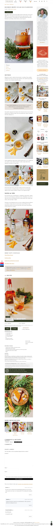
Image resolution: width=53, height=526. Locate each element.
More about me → (42, 42)
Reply (30, 494)
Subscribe (35, 1)
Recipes (8, 4)
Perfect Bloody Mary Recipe (9, 263)
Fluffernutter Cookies (42, 78)
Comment (7, 453)
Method (7, 67)
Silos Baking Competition (42, 83)
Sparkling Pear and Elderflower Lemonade (12, 260)
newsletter (18, 268)
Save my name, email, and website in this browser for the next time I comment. (19, 476)
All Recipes (15, 1)
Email (6, 471)
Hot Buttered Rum (8, 257)
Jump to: (8, 65)
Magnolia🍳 (25, 1)
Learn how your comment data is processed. (25, 484)
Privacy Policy (37, 522)
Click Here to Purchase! (42, 70)
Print (7, 328)
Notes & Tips (8, 68)
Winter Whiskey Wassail (9, 255)
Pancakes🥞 (30, 1)
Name (6, 467)
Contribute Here (42, 183)
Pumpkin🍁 (20, 1)
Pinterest (8, 270)
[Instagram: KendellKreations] (7, 370)
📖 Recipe (8, 70)
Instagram (29, 268)
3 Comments (14, 9)
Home (5, 4)
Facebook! (13, 270)
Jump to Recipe (9, 12)
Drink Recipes (12, 4)
